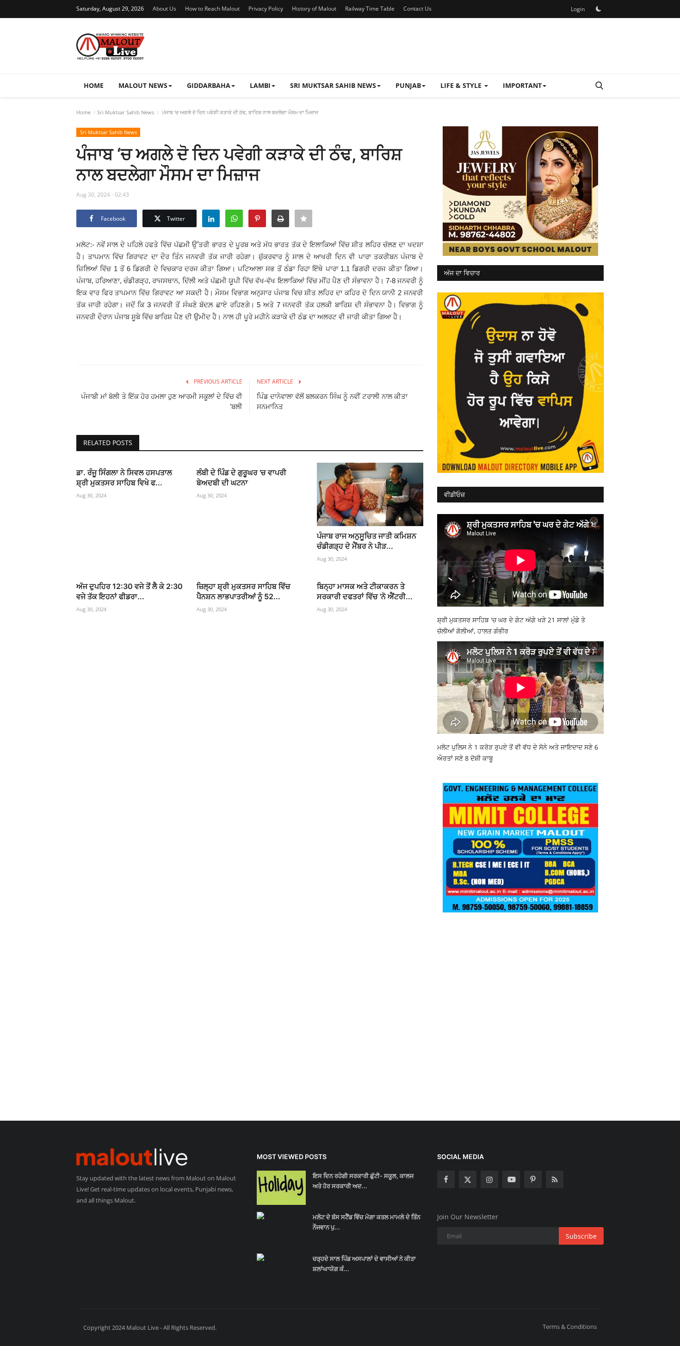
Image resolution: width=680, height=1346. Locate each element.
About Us (164, 8)
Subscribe (581, 1236)
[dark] (598, 9)
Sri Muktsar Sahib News (125, 112)
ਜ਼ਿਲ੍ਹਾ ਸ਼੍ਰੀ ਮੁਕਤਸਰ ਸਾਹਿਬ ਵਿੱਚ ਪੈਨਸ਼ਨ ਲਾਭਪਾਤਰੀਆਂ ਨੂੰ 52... (244, 591)
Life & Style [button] (461, 85)
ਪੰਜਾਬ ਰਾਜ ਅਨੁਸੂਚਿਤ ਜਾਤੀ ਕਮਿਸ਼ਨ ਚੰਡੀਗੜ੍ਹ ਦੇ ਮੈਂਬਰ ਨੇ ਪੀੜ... (366, 541)
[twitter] (467, 1179)
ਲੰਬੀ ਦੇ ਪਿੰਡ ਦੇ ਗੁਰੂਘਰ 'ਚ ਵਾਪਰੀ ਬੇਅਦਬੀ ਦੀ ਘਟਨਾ (241, 477)
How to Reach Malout (212, 8)
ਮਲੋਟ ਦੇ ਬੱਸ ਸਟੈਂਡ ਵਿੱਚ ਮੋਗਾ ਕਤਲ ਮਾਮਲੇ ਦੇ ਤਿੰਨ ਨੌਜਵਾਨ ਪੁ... (366, 1222)
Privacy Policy (265, 8)
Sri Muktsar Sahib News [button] (333, 85)
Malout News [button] (142, 85)
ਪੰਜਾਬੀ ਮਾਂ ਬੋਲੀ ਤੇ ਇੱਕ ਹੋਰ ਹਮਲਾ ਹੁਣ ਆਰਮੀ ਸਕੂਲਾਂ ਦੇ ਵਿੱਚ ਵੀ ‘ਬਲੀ (161, 401)
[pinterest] (533, 1179)
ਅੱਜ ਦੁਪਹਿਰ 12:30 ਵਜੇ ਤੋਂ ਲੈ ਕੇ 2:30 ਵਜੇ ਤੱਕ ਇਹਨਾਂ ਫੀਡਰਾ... (129, 591)
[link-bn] (520, 191)
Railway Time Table (370, 8)
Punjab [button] (408, 85)
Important (522, 85)
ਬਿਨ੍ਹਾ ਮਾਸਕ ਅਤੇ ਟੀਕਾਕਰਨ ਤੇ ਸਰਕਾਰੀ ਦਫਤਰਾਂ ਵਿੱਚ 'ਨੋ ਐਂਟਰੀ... (365, 591)
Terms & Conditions (570, 1326)
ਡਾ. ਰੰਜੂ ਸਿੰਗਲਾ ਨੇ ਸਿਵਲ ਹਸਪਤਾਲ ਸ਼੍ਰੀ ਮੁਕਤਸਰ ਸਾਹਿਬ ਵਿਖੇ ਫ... (124, 477)
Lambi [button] (260, 85)
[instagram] (489, 1179)
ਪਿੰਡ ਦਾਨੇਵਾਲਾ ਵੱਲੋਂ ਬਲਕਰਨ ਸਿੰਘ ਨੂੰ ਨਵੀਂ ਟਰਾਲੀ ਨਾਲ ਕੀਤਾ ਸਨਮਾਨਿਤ (332, 401)
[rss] (554, 1179)
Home (94, 85)
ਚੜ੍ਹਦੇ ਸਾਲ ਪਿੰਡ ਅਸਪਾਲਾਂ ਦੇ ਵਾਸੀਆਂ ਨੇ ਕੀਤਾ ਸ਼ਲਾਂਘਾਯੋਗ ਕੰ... (364, 1263)
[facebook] (446, 1179)
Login (578, 9)
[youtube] (511, 1179)
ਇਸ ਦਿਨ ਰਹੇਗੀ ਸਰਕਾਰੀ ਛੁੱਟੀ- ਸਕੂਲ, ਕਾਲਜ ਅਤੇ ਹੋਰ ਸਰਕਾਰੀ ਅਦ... (363, 1181)
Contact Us (417, 8)
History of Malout (314, 8)
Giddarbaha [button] (208, 85)
